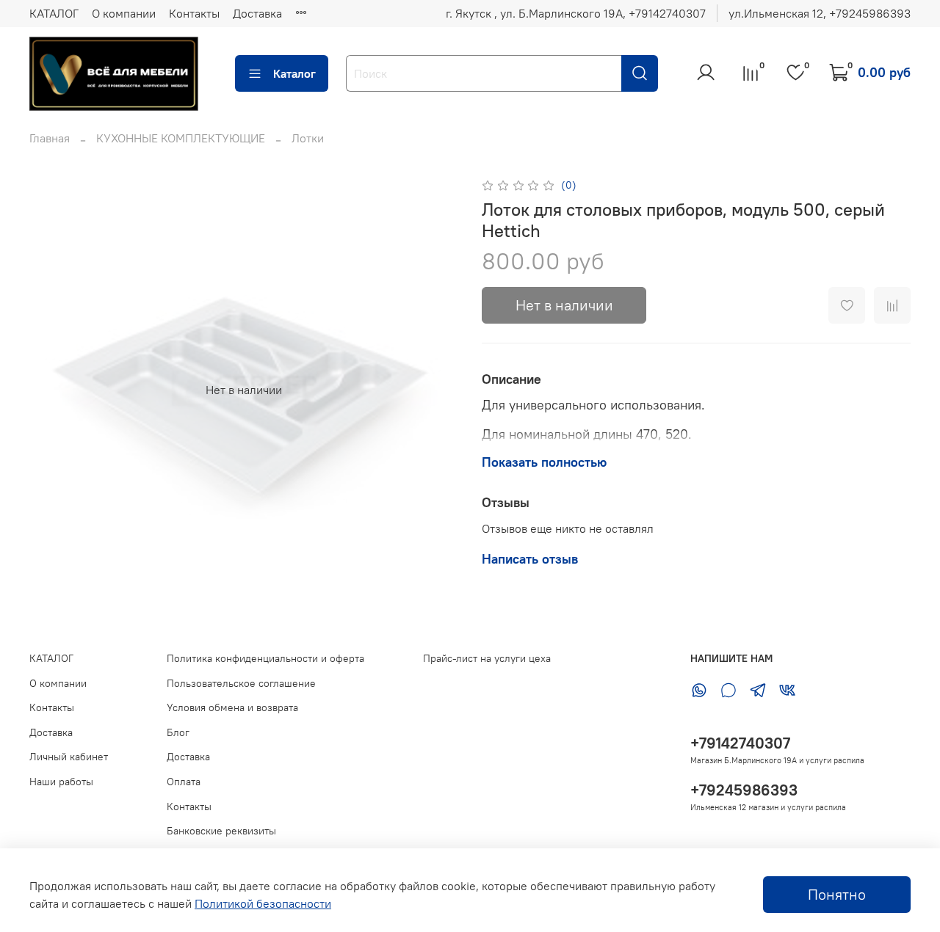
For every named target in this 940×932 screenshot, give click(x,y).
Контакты (194, 13)
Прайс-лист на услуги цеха (487, 658)
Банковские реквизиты (221, 830)
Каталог (294, 73)
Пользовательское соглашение (241, 683)
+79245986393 (744, 790)
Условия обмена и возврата (232, 707)
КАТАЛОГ (54, 13)
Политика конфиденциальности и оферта (265, 658)
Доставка (257, 13)
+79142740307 (740, 743)
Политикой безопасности (263, 903)
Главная (49, 138)
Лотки (308, 138)
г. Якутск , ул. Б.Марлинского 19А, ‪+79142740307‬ (576, 13)
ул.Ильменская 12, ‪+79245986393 (819, 13)
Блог (178, 732)
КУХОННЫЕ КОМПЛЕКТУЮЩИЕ (180, 138)
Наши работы (61, 781)
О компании (124, 13)
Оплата (183, 781)
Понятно (837, 894)
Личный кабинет (68, 756)
